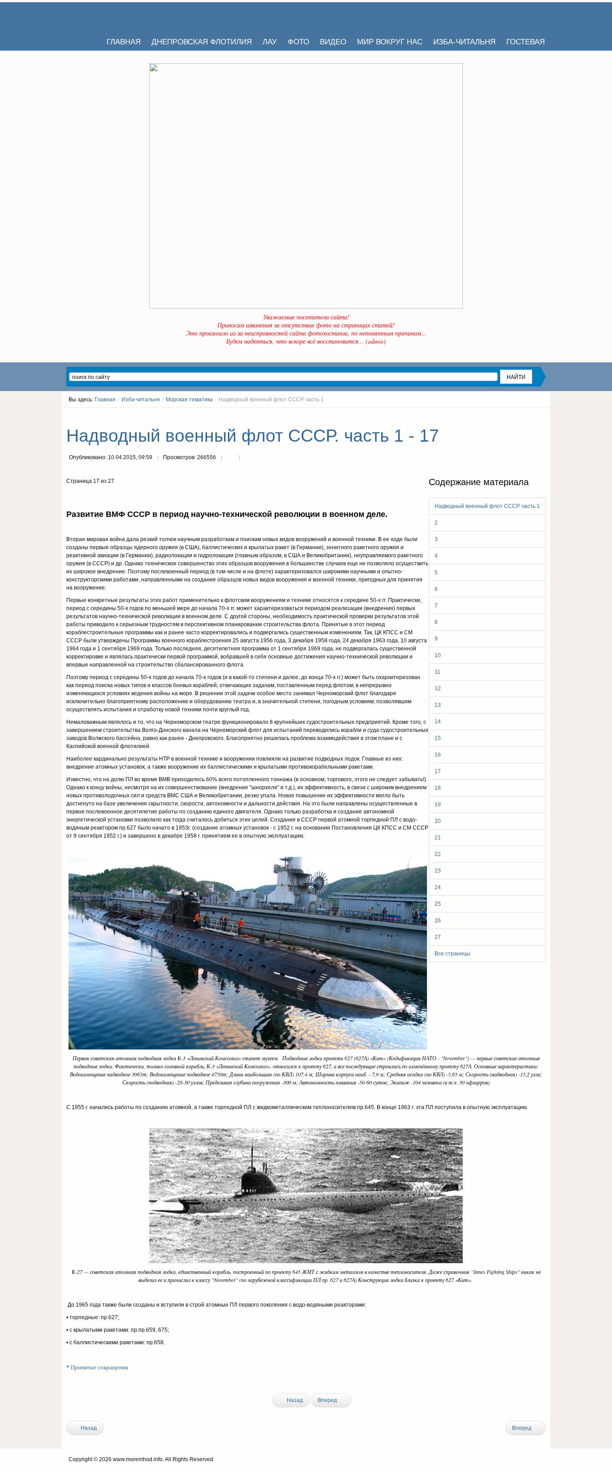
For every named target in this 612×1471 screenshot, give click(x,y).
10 (438, 655)
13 (438, 705)
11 (437, 672)
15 (438, 738)
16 (438, 755)
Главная (105, 399)
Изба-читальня (140, 399)
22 (438, 854)
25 (438, 904)
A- (543, 416)
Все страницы (452, 954)
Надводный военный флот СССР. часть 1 (487, 506)
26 (438, 920)
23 (438, 871)
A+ (526, 416)
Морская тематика (189, 399)
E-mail (248, 458)
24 (438, 887)
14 (438, 721)
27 (438, 937)
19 (438, 804)
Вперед (328, 1400)
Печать (230, 458)
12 (438, 688)
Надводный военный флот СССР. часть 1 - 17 (252, 435)
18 (438, 788)
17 (438, 771)
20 (438, 821)
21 (438, 837)
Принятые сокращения (99, 1367)
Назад (294, 1400)
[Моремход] (101, 15)
